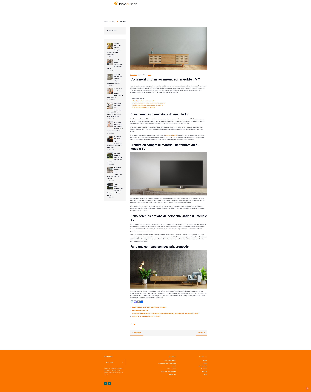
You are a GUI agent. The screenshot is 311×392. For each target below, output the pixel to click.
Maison (205, 363)
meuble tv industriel (171, 135)
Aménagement (203, 366)
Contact (173, 366)
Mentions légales (171, 369)
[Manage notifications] (307, 388)
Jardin (205, 374)
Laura (149, 75)
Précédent (137, 332)
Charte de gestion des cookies (167, 363)
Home (105, 21)
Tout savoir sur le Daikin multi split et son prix (146, 316)
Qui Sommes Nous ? (170, 360)
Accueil (205, 360)
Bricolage (204, 371)
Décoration (133, 75)
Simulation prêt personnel (140, 310)
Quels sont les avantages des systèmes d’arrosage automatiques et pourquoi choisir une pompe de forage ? (165, 313)
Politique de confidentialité (168, 371)
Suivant (200, 332)
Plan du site (172, 374)
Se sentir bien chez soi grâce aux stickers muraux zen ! (149, 307)
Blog (113, 21)
